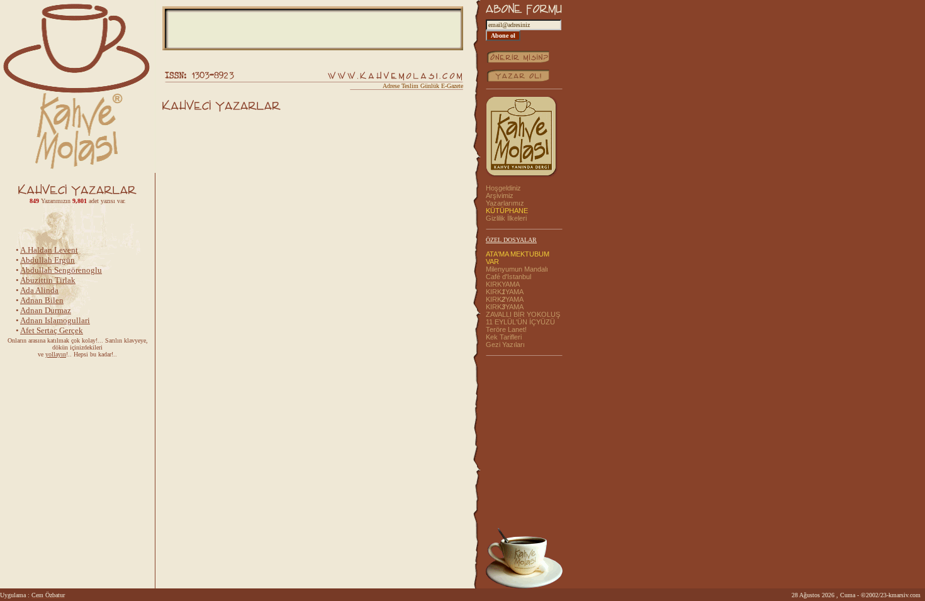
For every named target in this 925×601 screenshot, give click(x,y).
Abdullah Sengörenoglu (61, 267)
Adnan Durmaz (45, 307)
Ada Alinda (39, 287)
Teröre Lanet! (506, 329)
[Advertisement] (312, 28)
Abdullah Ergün (47, 257)
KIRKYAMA (503, 284)
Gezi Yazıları (505, 344)
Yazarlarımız (505, 203)
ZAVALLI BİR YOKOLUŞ (523, 314)
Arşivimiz (499, 195)
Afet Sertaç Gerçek (51, 328)
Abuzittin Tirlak (48, 277)
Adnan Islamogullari (55, 318)
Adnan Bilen (42, 297)
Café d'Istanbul (508, 276)
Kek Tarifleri (504, 337)
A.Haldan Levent (49, 247)
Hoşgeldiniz (503, 188)
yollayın (55, 354)
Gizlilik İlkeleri (506, 218)
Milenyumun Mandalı (517, 269)
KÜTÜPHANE (507, 210)
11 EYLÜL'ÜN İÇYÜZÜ (520, 322)
